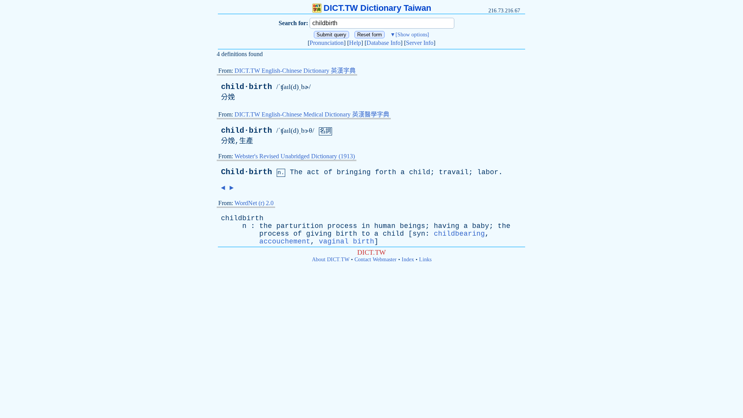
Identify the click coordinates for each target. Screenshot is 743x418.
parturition (299, 226)
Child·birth (246, 172)
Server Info (419, 42)
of (328, 172)
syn (419, 234)
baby (480, 226)
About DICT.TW (330, 259)
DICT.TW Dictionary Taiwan (377, 8)
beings (412, 226)
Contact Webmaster (375, 259)
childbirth (242, 218)
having (446, 226)
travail (454, 172)
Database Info (383, 42)
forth (385, 172)
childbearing (459, 234)
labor (487, 172)
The (296, 172)
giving (319, 234)
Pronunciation (327, 42)
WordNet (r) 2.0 (254, 203)
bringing (354, 172)
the (265, 226)
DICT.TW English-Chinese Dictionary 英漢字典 (295, 70)
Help (355, 42)
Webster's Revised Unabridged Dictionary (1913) (295, 156)
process (342, 226)
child (419, 172)
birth (346, 234)
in (365, 226)
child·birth (246, 86)
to (365, 234)
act (313, 172)
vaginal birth (346, 241)
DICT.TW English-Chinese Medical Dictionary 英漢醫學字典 (312, 114)
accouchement (284, 241)
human (384, 226)
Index (408, 259)
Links (425, 259)
